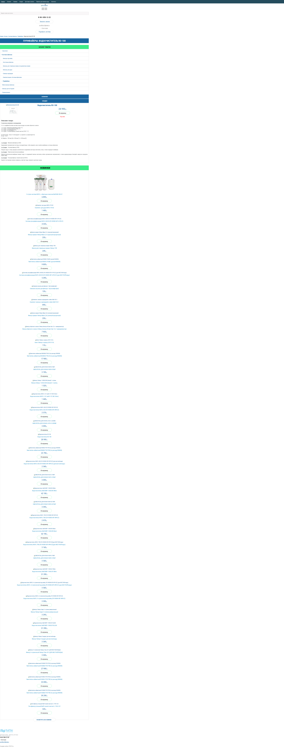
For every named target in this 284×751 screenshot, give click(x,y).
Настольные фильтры (8, 62)
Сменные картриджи (8, 73)
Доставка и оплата (29, 1)
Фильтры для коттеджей (8, 88)
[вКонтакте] (43, 9)
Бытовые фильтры (12, 36)
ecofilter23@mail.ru (44, 25)
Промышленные (6, 92)
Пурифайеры (20, 36)
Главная (3, 1)
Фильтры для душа (7, 69)
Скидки (21, 1)
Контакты (53, 1)
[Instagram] (46, 9)
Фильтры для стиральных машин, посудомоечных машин (16, 66)
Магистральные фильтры (8, 85)
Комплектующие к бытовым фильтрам (12, 77)
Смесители (5, 51)
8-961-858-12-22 (44, 17)
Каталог (9, 1)
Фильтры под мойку (7, 58)
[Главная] (6, 730)
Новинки (15, 1)
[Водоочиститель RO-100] (18, 104)
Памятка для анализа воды (42, 1)
